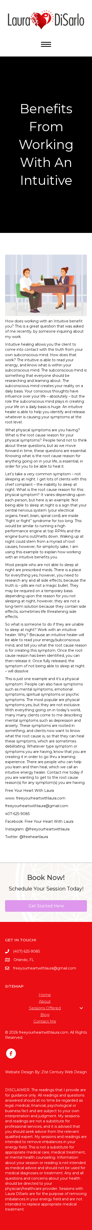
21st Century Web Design (64, 1072)
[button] (81, 1008)
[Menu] (46, 44)
